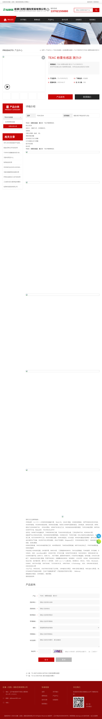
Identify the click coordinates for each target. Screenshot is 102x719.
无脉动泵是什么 (8, 157)
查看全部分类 (13, 126)
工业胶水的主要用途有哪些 (12, 182)
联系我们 (96, 2)
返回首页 (89, 2)
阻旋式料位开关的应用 (11, 147)
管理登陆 (72, 716)
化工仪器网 (94, 716)
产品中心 (51, 19)
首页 (43, 50)
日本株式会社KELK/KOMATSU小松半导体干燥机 (13, 167)
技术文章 (65, 19)
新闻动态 (37, 19)
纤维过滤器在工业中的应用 (12, 177)
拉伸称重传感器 (68, 50)
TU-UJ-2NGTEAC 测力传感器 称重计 (42, 676)
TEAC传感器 (57, 50)
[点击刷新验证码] (58, 651)
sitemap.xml (79, 716)
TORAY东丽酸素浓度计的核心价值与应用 (13, 152)
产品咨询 (60, 97)
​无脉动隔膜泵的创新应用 (11, 172)
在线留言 (79, 19)
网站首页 (11, 19)
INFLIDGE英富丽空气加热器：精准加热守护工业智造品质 (13, 143)
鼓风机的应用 (8, 162)
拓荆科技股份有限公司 (11, 186)
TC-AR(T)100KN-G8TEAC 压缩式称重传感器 (45, 673)
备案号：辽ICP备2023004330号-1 (58, 716)
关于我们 (23, 19)
